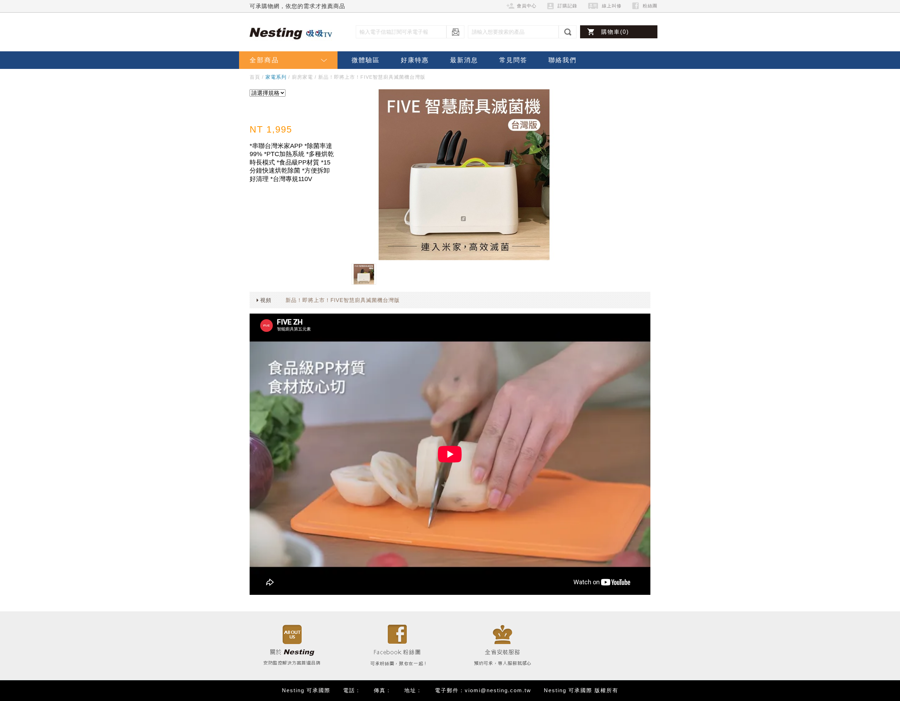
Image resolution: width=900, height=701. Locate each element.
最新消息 (464, 60)
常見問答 (513, 60)
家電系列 (276, 77)
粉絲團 (650, 5)
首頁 (255, 77)
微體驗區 (366, 60)
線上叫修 (612, 5)
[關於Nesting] (292, 645)
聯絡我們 (562, 60)
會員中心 (526, 5)
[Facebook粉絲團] (397, 645)
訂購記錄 (567, 5)
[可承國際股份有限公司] (294, 33)
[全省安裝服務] (503, 645)
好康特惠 (415, 60)
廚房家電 (302, 77)
